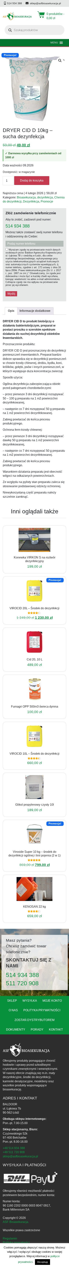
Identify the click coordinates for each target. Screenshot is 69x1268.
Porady (37, 1029)
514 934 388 (18, 226)
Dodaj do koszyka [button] (29, 553)
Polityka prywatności (41, 1010)
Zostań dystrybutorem (34, 1020)
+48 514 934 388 (14, 1148)
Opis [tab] (11, 310)
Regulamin (10, 1238)
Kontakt (56, 1029)
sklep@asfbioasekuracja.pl (20, 1156)
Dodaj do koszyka (31, 180)
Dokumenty (15, 1029)
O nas (13, 1010)
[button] (60, 60)
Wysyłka (29, 1000)
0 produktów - (55, 16)
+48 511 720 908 (14, 1152)
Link (39, 553)
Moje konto (52, 1000)
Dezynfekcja (31, 201)
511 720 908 (22, 983)
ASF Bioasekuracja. (16, 1221)
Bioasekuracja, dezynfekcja (35, 197)
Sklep (12, 1000)
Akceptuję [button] (42, 1262)
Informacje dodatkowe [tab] (35, 310)
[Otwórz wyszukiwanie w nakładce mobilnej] (34, 30)
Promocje (47, 201)
